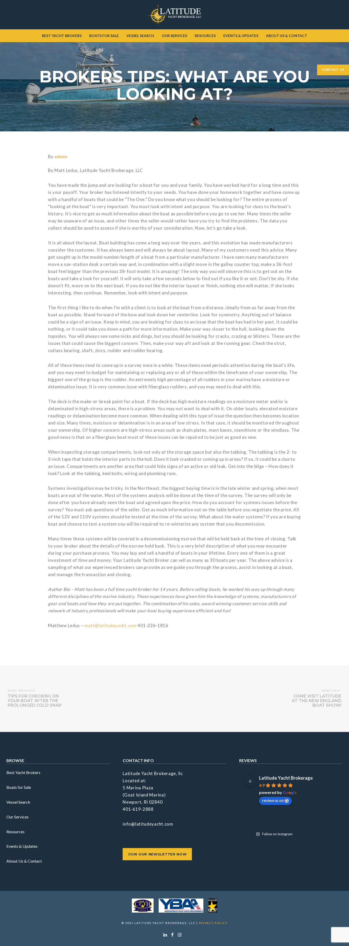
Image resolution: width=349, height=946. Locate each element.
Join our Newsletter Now (157, 854)
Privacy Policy (213, 923)
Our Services (17, 816)
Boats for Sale (18, 787)
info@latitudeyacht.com (148, 824)
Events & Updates (22, 846)
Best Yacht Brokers (23, 772)
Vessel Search (18, 802)
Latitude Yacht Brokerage (286, 778)
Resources (15, 831)
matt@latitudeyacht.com (110, 625)
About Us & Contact (24, 860)
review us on (273, 800)
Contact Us (333, 69)
